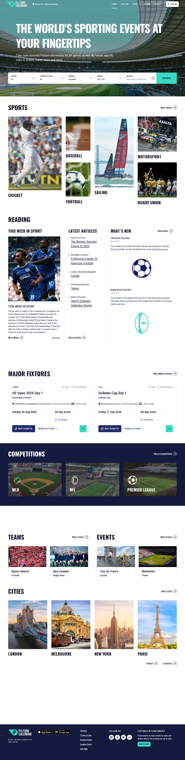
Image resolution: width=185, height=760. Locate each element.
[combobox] (20, 79)
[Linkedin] (129, 737)
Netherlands (133, 404)
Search (129, 76)
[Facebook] (117, 737)
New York (55, 404)
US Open (18, 393)
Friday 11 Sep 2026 (110, 412)
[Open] (33, 78)
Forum (147, 4)
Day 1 (38, 393)
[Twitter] (123, 737)
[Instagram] (111, 737)
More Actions (47, 428)
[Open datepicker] (120, 78)
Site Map (84, 749)
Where (72, 76)
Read (135, 4)
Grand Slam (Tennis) (21, 397)
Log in (174, 4)
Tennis (15, 387)
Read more (56, 338)
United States (65, 404)
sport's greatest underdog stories (81, 303)
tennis (75, 288)
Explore (125, 4)
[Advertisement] (92, 355)
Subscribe (144, 744)
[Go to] (83, 428)
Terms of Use (86, 735)
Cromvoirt (124, 404)
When (99, 76)
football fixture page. (160, 249)
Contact (83, 731)
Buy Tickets (25, 428)
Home (114, 4)
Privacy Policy (86, 740)
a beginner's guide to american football (84, 261)
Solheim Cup (107, 393)
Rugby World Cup (121, 301)
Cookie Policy (86, 744)
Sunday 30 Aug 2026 (24, 412)
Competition (46, 76)
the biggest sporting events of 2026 (84, 244)
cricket (75, 276)
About (158, 4)
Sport (14, 76)
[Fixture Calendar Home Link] (16, 4)
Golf (100, 387)
